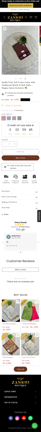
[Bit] (14, 118)
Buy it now (20, 158)
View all (20, 369)
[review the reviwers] (7, 242)
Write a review (20, 270)
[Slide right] (25, 78)
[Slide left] (15, 78)
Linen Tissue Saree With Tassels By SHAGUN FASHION (29, 357)
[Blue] (9, 118)
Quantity (5, 140)
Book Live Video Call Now (20, 5)
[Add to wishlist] (18, 301)
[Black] (19, 118)
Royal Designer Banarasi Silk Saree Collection (9, 357)
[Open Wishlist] (31, 17)
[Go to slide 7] (20, 252)
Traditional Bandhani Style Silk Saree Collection (29, 324)
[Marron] (4, 118)
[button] (4, 17)
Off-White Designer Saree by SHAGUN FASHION (9, 324)
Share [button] (6, 214)
